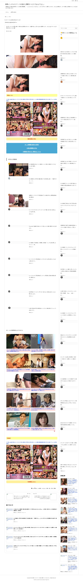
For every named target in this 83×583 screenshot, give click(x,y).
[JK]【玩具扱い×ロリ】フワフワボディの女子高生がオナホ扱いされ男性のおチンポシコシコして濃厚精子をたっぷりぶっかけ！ (72, 530)
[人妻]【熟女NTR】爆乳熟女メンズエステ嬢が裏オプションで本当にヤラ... (42, 309)
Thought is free (47, 579)
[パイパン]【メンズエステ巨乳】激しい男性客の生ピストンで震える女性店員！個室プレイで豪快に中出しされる (72, 539)
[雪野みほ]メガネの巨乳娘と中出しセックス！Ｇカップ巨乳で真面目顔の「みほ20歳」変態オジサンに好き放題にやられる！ (72, 500)
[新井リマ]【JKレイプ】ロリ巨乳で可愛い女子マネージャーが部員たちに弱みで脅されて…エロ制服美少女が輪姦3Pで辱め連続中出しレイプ (72, 491)
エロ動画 (39, 488)
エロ (10, 16)
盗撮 (47, 488)
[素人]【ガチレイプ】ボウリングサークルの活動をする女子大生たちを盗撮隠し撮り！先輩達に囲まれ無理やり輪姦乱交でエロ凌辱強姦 (72, 520)
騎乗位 (55, 488)
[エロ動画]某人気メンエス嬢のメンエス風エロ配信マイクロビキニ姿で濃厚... (42, 165)
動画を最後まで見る (32, 138)
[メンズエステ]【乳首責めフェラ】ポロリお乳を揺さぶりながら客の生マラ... (42, 260)
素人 (49, 488)
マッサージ (44, 488)
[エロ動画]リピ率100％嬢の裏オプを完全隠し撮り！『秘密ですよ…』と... (43, 179)
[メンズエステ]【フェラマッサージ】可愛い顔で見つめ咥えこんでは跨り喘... (42, 210)
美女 (52, 488)
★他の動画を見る (32, 148)
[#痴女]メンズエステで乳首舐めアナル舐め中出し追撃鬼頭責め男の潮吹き (42, 196)
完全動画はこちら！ (32, 481)
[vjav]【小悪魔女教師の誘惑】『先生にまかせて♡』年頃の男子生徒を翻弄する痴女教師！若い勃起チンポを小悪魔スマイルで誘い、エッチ (72, 568)
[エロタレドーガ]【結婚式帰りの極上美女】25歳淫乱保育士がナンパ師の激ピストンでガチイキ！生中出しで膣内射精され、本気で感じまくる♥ (72, 481)
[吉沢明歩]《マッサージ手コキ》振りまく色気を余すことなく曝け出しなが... (42, 292)
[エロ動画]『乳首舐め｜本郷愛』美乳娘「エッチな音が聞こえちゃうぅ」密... (42, 243)
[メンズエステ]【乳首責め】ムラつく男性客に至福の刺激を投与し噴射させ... (42, 276)
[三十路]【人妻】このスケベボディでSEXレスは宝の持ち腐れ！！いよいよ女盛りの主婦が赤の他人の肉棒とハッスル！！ (72, 558)
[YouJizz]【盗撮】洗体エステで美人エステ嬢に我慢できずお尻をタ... (43, 227)
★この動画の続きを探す (32, 144)
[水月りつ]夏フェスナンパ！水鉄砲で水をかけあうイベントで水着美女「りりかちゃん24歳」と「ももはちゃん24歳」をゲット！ (72, 549)
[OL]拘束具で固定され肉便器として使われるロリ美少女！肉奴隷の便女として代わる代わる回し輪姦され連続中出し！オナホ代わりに (72, 510)
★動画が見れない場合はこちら (32, 151)
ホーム (7, 16)
